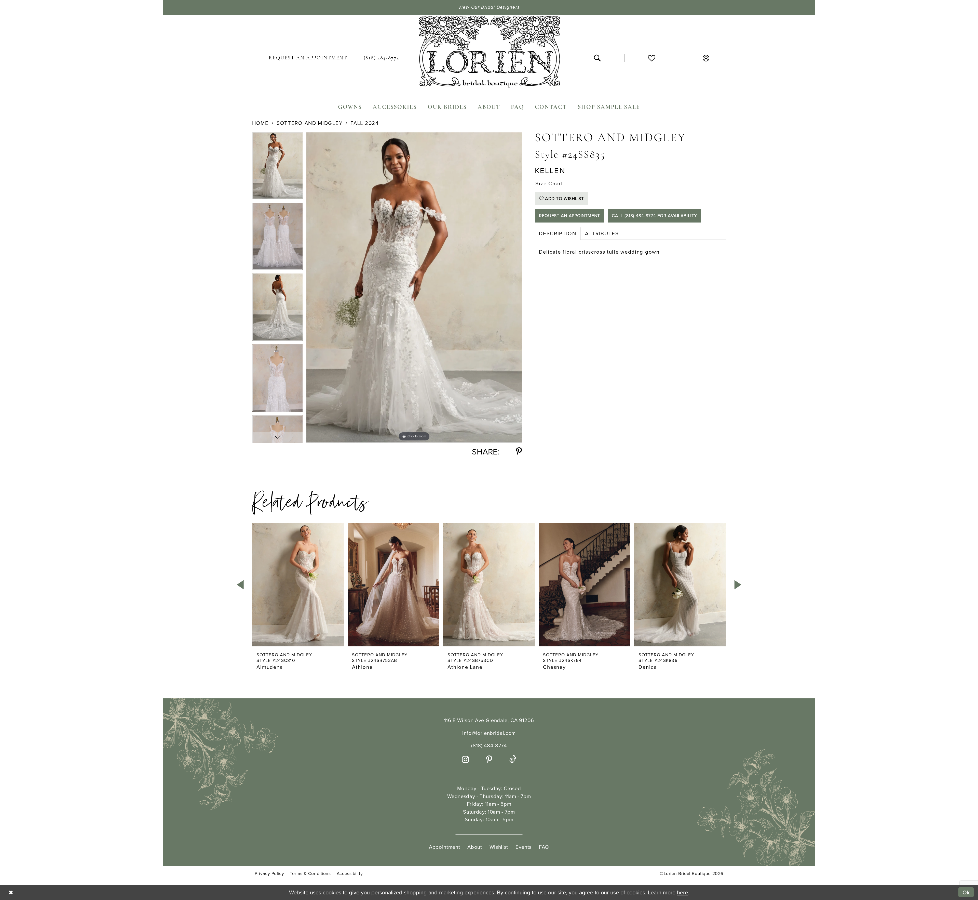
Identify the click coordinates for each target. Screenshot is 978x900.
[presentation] (298, 584)
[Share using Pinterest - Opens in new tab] (519, 451)
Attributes (602, 233)
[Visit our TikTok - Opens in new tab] (513, 759)
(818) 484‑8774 (489, 745)
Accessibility (350, 873)
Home (260, 123)
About (474, 847)
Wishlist (499, 847)
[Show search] (597, 58)
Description (557, 233)
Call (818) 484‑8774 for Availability (654, 215)
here (682, 892)
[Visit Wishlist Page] (651, 58)
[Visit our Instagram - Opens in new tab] (465, 759)
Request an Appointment (569, 215)
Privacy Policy (269, 873)
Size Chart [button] (549, 183)
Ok (966, 892)
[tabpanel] (277, 167)
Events (523, 847)
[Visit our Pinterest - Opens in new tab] (489, 759)
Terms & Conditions (310, 873)
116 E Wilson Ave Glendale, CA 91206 (489, 720)
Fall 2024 (364, 123)
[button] (706, 58)
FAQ (544, 847)
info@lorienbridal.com (489, 733)
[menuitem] (308, 58)
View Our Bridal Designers (489, 7)
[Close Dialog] (10, 892)
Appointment (444, 847)
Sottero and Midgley (310, 123)
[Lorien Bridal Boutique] (489, 54)
